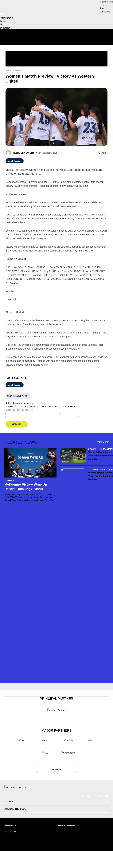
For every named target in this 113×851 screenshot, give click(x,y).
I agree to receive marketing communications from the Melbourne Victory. (44, 417)
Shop (2, 24)
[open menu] (2, 14)
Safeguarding (10, 832)
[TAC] (45, 752)
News (17, 70)
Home (8, 70)
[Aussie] (68, 740)
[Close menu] (107, 836)
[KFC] (45, 740)
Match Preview (14, 161)
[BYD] (91, 740)
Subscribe (5, 27)
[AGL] (22, 740)
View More (103, 442)
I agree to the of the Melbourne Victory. (34, 414)
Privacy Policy (28, 414)
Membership (6, 17)
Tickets (3, 21)
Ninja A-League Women (17, 396)
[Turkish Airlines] (56, 710)
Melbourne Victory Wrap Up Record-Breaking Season (25, 486)
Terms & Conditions (66, 826)
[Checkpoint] (68, 752)
